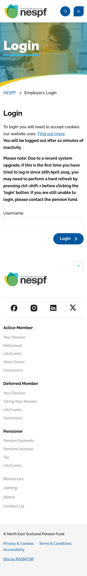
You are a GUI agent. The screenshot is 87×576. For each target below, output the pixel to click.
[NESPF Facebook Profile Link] (14, 308)
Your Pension (14, 337)
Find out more (51, 133)
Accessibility (14, 550)
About (9, 497)
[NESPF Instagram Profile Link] (34, 308)
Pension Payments (18, 441)
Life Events (12, 354)
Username (13, 213)
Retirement (12, 345)
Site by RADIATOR (18, 559)
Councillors (13, 370)
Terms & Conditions (55, 543)
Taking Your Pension (20, 401)
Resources (13, 478)
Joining (10, 487)
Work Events (14, 362)
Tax (6, 457)
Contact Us (13, 506)
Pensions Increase (18, 449)
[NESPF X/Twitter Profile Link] (73, 308)
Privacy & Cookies (18, 543)
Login (65, 238)
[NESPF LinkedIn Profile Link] (53, 308)
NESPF (9, 92)
